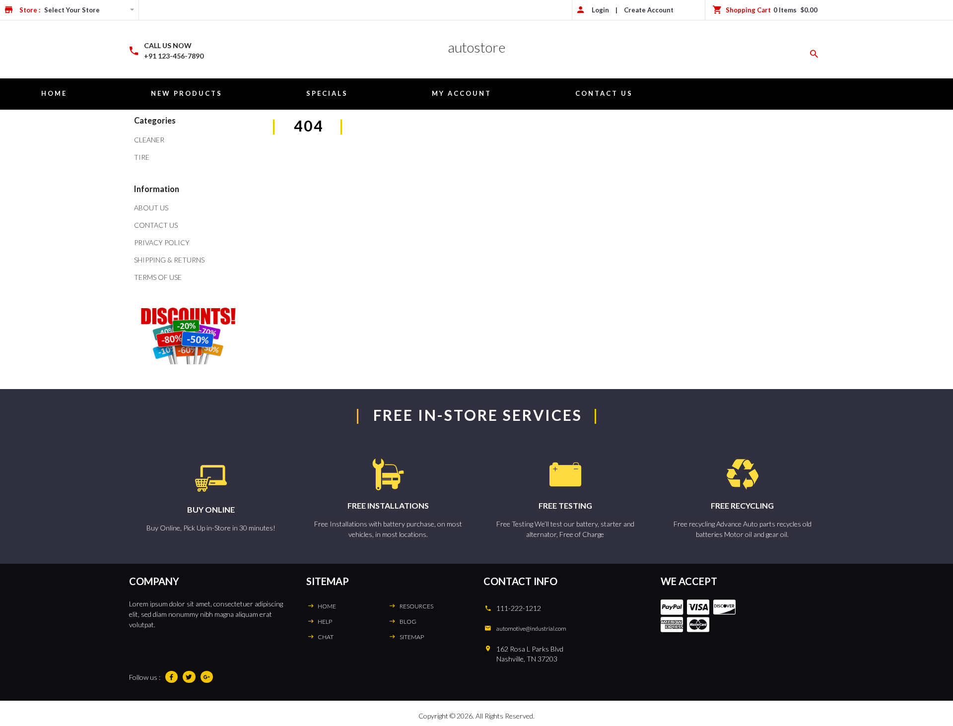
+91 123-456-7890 (174, 56)
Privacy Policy (162, 242)
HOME (327, 606)
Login (600, 10)
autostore (476, 47)
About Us (151, 207)
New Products (186, 93)
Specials (327, 93)
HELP (325, 621)
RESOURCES (416, 606)
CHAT (326, 637)
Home (54, 93)
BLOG (408, 621)
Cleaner (149, 139)
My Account (461, 93)
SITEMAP (412, 637)
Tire (141, 157)
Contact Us (604, 93)
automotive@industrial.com (531, 628)
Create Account (649, 10)
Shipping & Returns (169, 260)
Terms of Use (158, 277)
